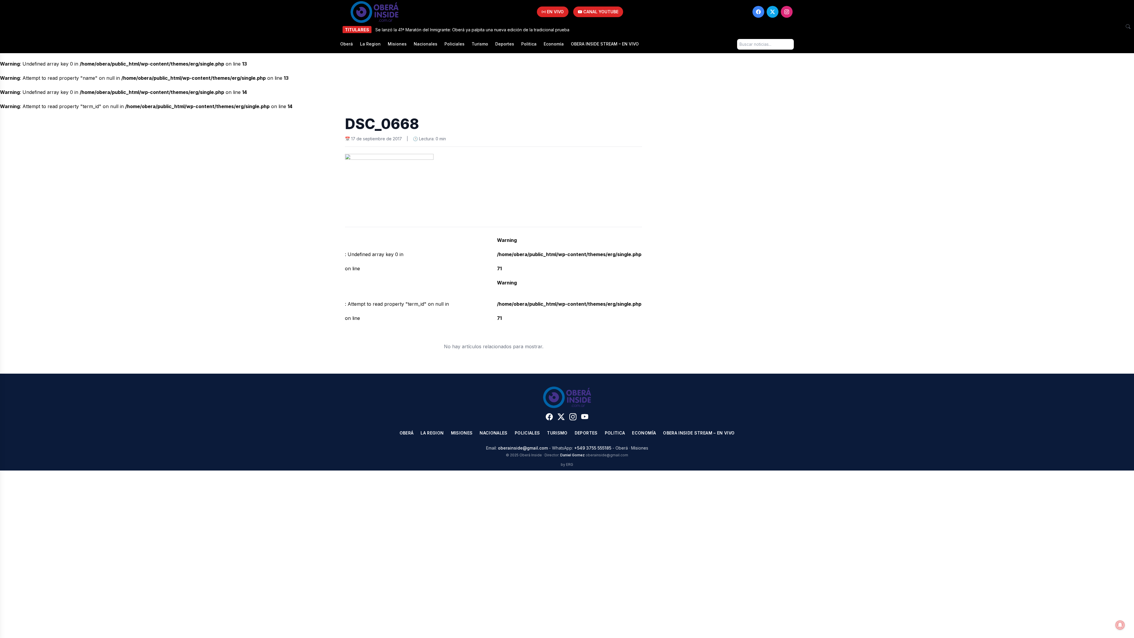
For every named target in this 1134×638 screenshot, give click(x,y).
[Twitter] (772, 12)
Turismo (480, 43)
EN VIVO (555, 11)
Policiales (454, 43)
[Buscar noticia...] (1128, 26)
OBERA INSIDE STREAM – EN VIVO (605, 43)
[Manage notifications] (1120, 625)
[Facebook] (758, 12)
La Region (370, 43)
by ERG (567, 464)
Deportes (504, 43)
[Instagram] (787, 12)
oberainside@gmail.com (523, 447)
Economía (554, 43)
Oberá (346, 43)
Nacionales (425, 43)
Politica (529, 43)
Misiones (397, 43)
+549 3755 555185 (592, 447)
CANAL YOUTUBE (600, 11)
